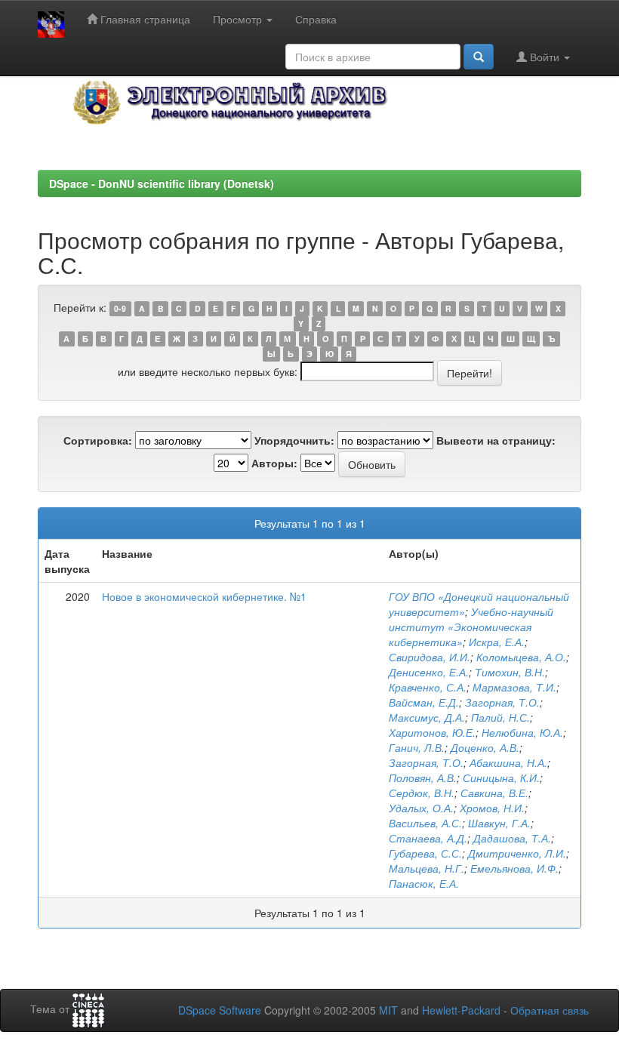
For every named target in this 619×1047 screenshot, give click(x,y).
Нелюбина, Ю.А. (522, 732)
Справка (316, 18)
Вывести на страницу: (496, 440)
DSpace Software (219, 1010)
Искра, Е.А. (497, 641)
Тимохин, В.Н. (510, 671)
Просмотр (239, 18)
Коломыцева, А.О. (521, 656)
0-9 (120, 308)
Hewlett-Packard (461, 1010)
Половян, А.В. (423, 777)
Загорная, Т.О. (502, 702)
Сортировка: (97, 440)
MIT (388, 1010)
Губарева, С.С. (425, 853)
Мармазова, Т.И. (514, 686)
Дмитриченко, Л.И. (517, 853)
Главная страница (143, 18)
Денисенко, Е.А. (429, 671)
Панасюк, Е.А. (424, 883)
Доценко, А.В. (485, 747)
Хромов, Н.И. (492, 807)
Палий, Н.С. (500, 717)
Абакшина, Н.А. (508, 762)
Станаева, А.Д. (428, 837)
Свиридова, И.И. (429, 656)
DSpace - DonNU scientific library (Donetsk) (161, 183)
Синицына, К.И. (501, 777)
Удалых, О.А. (421, 807)
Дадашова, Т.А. (512, 837)
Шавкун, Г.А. (499, 822)
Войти (544, 56)
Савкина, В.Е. (494, 792)
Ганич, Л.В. (417, 747)
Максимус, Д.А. (427, 717)
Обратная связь (549, 1010)
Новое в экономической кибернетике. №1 (204, 596)
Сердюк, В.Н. (421, 792)
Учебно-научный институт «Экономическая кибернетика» (471, 626)
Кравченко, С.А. (428, 686)
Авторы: (274, 462)
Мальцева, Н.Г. (426, 868)
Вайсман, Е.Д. (424, 702)
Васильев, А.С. (425, 822)
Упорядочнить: (294, 440)
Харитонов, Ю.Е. (432, 732)
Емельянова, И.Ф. (514, 868)
